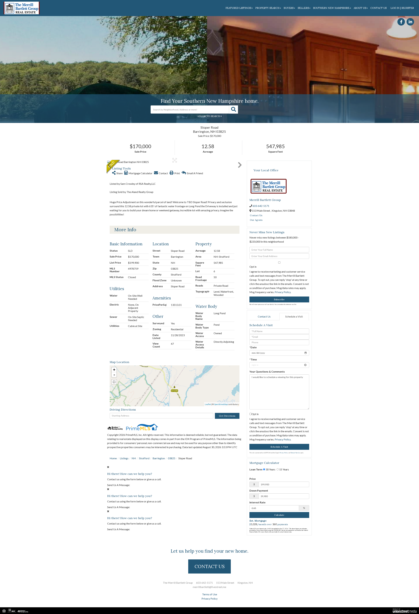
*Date (253, 347)
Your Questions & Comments (267, 371)
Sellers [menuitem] (303, 8)
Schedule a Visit (294, 316)
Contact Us (256, 215)
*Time (253, 359)
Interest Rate (257, 502)
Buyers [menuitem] (288, 8)
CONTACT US (210, 566)
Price (252, 478)
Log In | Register (402, 8)
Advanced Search (208, 116)
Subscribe (279, 299)
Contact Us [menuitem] (378, 8)
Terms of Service (295, 453)
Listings (124, 458)
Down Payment (258, 490)
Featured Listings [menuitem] (238, 8)
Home (113, 458)
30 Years (270, 469)
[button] (233, 109)
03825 (171, 458)
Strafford (144, 458)
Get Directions (227, 415)
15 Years (284, 469)
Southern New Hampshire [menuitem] (331, 8)
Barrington (159, 458)
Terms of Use (209, 594)
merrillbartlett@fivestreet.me (209, 586)
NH (134, 458)
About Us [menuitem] (360, 8)
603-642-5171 (261, 205)
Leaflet (208, 404)
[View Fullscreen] (114, 381)
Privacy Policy (283, 292)
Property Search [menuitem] (267, 8)
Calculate (279, 515)
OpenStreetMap (221, 404)
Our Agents (256, 219)
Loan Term (255, 469)
